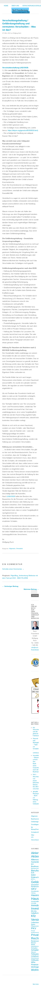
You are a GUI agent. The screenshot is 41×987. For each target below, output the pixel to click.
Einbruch (35, 877)
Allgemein (12, 548)
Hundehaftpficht (36, 901)
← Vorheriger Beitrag (10, 586)
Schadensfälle (35, 832)
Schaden (34, 948)
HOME (6, 6)
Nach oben (36, 984)
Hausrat (35, 895)
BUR (32, 873)
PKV (33, 928)
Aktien (35, 853)
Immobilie (33, 903)
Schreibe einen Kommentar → (13, 569)
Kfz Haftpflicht (34, 912)
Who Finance (34, 963)
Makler (33, 924)
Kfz (32, 911)
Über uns (15, 6)
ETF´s (33, 879)
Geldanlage (34, 821)
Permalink (19, 548)
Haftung (33, 893)
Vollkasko (35, 960)
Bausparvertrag (35, 868)
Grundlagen (35, 824)
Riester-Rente (33, 943)
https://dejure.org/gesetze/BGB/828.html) (23, 130)
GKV (33, 888)
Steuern (33, 952)
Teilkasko (35, 954)
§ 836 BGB (11, 496)
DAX (33, 875)
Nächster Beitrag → (31, 589)
